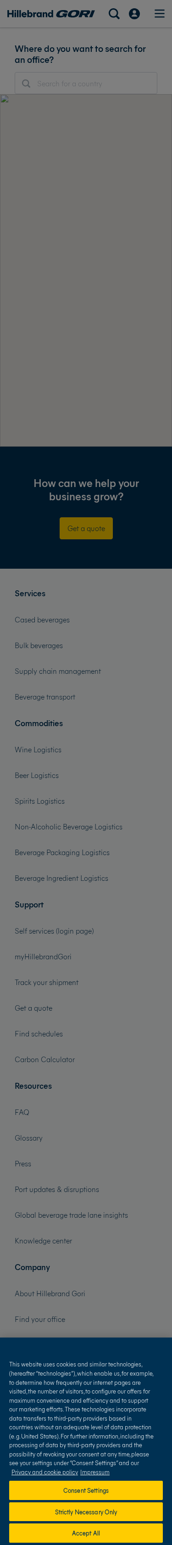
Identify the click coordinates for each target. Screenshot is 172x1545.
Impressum (95, 1472)
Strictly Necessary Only (86, 1512)
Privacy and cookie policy (44, 1472)
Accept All (86, 1533)
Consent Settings (86, 1490)
